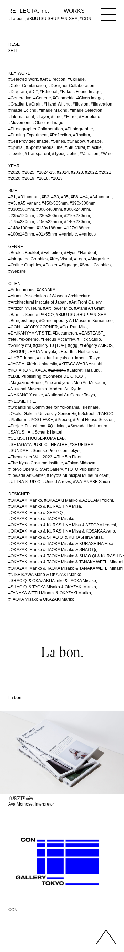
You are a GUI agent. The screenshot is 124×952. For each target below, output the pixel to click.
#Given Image (89, 98)
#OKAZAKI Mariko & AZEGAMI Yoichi (78, 500)
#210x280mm (77, 215)
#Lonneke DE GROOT (64, 376)
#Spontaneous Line (44, 147)
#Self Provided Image (28, 141)
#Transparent (37, 153)
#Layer (42, 116)
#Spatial (16, 147)
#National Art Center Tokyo (70, 395)
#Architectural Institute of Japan (37, 302)
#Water (107, 153)
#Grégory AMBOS (96, 345)
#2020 (14, 178)
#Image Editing (22, 110)
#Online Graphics (24, 265)
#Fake (65, 91)
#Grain (35, 104)
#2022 (91, 172)
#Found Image (87, 91)
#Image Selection (86, 110)
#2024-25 (46, 172)
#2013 (57, 178)
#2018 (43, 178)
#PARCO (104, 413)
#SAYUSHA (19, 432)
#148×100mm (21, 228)
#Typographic (65, 153)
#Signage (68, 265)
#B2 (45, 197)
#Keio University (42, 364)
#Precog (63, 419)
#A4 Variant (101, 197)
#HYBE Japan (21, 357)
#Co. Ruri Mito (73, 327)
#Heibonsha (87, 351)
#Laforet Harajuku (84, 370)
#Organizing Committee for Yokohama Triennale (53, 407)
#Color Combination (27, 85)
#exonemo (29, 339)
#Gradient (17, 104)
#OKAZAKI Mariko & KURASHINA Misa (44, 506)
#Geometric (63, 98)
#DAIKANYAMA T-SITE (29, 333)
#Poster (50, 265)
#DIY (33, 91)
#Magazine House (25, 382)
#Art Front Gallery (85, 302)
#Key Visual (61, 258)
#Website (17, 271)
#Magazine (98, 258)
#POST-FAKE (40, 419)
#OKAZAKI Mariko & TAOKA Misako (41, 518)
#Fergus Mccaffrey (58, 339)
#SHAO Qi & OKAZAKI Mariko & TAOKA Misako (52, 580)
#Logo (80, 258)
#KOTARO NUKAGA (27, 370)
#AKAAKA (46, 289)
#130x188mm (49, 228)
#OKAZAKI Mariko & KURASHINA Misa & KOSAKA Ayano (61, 531)
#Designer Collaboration (71, 85)
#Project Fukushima (26, 426)
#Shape (94, 141)
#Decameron (65, 333)
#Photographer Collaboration (35, 129)
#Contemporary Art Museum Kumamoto (76, 320)
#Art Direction (52, 79)
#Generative (19, 98)
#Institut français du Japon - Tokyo (68, 357)
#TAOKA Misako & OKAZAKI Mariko (41, 599)
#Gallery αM (19, 345)
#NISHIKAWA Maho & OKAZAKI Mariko (44, 574)
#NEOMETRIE (21, 401)
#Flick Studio (89, 339)
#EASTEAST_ (92, 333)
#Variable (68, 234)
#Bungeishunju (22, 320)
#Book (14, 252)
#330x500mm (21, 209)
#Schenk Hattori (47, 432)
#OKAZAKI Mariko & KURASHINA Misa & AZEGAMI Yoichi (62, 525)
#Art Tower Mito (57, 308)
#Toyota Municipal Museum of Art (77, 475)
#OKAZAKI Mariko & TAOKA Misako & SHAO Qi (52, 549)
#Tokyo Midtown (80, 463)
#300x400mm (49, 209)
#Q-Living (57, 426)
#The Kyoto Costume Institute (35, 463)
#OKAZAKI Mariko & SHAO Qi (36, 512)
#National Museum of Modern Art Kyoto (44, 388)
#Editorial (49, 91)
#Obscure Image (47, 122)
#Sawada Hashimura (87, 426)
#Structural (75, 147)
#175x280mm (21, 221)
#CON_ (15, 327)
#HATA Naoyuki (41, 351)
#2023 (77, 172)
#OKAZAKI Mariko (25, 500)
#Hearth (65, 351)
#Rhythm (81, 135)
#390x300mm (82, 203)
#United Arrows (56, 481)
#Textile (15, 153)
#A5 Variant (29, 203)
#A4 (84, 197)
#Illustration (101, 104)
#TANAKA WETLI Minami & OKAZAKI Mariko (49, 593)
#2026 (14, 172)
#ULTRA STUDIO (24, 481)
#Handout (87, 252)
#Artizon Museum (24, 308)
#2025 (28, 172)
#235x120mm (21, 215)
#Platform (17, 419)
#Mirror (70, 116)
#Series (58, 141)
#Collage (76, 79)
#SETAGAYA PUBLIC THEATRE (38, 444)
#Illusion (81, 104)
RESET (15, 44)
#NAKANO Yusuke (25, 395)
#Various (87, 234)
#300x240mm (77, 209)
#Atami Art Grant (89, 308)
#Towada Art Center (26, 475)
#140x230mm (77, 221)
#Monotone (89, 116)
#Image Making (53, 110)
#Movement (19, 122)
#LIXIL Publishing (24, 376)
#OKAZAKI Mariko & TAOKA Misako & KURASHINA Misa (60, 543)
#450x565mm (55, 203)
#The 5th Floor (67, 457)
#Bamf (14, 314)
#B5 (65, 197)
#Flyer (69, 252)
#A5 (12, 203)
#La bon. (56, 370)
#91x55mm (46, 234)
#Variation (89, 153)
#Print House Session (93, 419)
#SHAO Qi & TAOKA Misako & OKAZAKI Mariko (52, 586)
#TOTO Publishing (82, 469)
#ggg (73, 345)
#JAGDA (16, 364)
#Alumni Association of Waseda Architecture (49, 296)
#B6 (74, 197)
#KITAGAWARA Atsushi (80, 364)
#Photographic (79, 129)
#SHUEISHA (81, 444)
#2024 (63, 172)
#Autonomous (21, 289)
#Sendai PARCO (38, 314)
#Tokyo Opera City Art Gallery (35, 469)
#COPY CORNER (41, 327)
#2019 (28, 178)
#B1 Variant (29, 197)
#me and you (57, 382)
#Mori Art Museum (88, 382)
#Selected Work (23, 79)
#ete (12, 339)
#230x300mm (49, 215)
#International (21, 116)
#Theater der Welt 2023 (30, 457)
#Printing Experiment (28, 135)
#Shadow (76, 141)
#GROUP (16, 351)
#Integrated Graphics (28, 258)
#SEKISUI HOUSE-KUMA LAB (36, 438)
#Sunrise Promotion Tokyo (55, 450)
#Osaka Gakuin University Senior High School (51, 413)
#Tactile (94, 147)
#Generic (42, 98)
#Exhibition (51, 252)
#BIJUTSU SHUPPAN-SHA (81, 314)
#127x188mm (77, 228)
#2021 (105, 172)
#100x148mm (21, 234)
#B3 (55, 197)
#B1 (12, 197)
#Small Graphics (95, 265)
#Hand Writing (57, 104)
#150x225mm (49, 221)
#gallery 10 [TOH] (49, 345)
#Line (56, 116)
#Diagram (17, 91)
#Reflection (60, 135)
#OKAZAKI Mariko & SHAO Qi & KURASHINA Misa (55, 537)
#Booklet (30, 252)
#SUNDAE (18, 450)
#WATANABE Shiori (91, 481)
